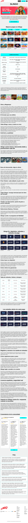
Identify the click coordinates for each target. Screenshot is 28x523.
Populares (3, 29)
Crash (17, 29)
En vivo (10, 29)
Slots (23, 29)
